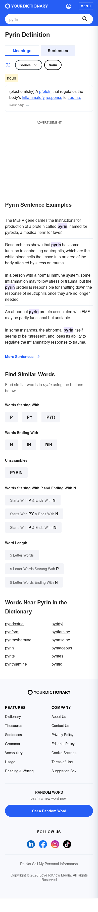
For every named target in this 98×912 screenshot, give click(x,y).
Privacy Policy (62, 734)
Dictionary (13, 716)
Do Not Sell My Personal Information (49, 863)
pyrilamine (61, 632)
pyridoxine (14, 624)
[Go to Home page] (26, 6)
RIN (48, 445)
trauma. (74, 97)
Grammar (12, 743)
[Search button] (84, 19)
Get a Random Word (49, 810)
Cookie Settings (64, 752)
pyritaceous (62, 648)
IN (29, 445)
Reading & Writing (19, 770)
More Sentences (19, 356)
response (54, 97)
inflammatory (33, 97)
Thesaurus (13, 725)
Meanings (22, 50)
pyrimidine (61, 640)
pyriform (12, 632)
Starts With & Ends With (33, 500)
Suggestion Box (64, 770)
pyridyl (57, 624)
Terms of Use (62, 761)
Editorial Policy (63, 743)
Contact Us (60, 725)
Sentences (58, 50)
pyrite (10, 656)
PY (29, 417)
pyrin (16, 472)
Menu (86, 6)
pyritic (57, 664)
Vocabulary (14, 752)
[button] (69, 6)
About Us (59, 716)
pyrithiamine (16, 664)
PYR (50, 417)
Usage (10, 761)
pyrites (57, 656)
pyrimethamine (18, 640)
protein (45, 91)
